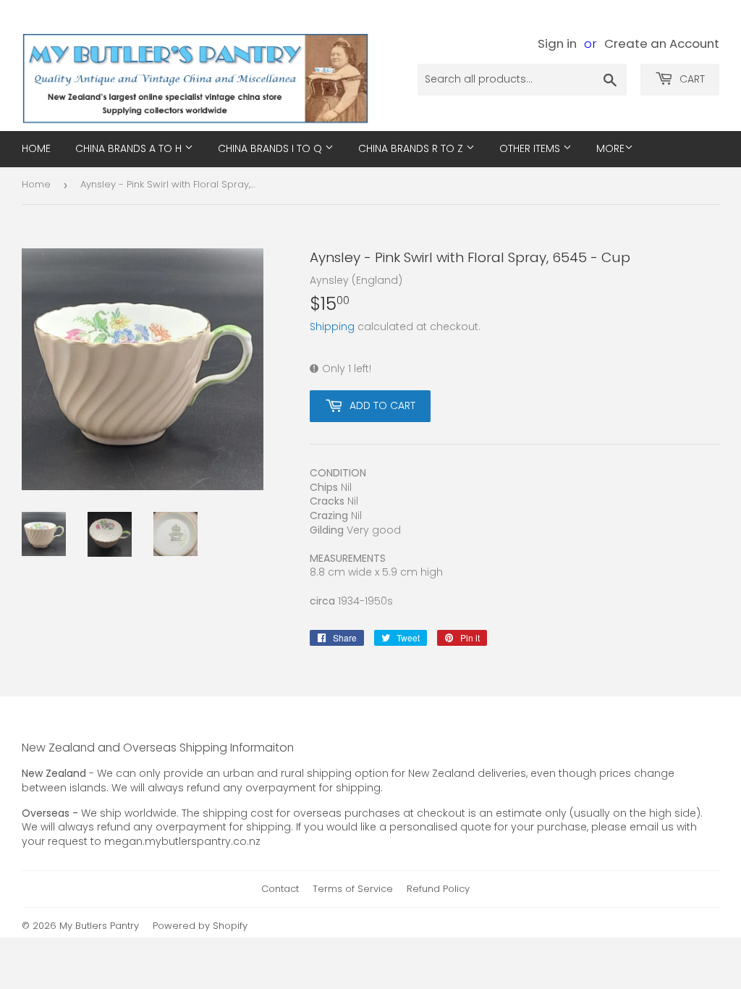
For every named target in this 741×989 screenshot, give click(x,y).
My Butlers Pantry (99, 926)
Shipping (332, 326)
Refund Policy (438, 889)
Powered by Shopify (200, 926)
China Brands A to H (130, 148)
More (610, 148)
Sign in (557, 43)
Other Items (531, 148)
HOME (36, 148)
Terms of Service (353, 889)
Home (36, 184)
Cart (691, 79)
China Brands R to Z (412, 148)
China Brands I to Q (271, 148)
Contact (280, 889)
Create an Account (661, 43)
